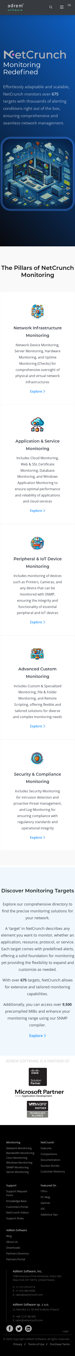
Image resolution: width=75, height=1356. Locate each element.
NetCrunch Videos (17, 1212)
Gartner (45, 1203)
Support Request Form (16, 1193)
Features (46, 1148)
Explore (36, 391)
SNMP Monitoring (17, 1167)
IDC (43, 1209)
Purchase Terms (60, 1344)
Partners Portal (15, 1259)
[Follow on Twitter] (18, 1328)
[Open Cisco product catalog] (37, 1077)
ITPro (44, 1191)
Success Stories (50, 1165)
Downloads (13, 1247)
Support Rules (15, 1218)
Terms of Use (36, 1344)
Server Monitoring (17, 1172)
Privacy (17, 1344)
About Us (12, 1242)
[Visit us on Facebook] (9, 1328)
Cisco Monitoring (16, 1158)
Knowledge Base (16, 1201)
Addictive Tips (49, 1214)
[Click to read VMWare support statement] (37, 1109)
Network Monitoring (19, 1148)
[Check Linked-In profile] (28, 1328)
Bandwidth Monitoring (20, 1153)
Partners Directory (17, 1253)
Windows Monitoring (19, 1162)
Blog (9, 1236)
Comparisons (49, 1154)
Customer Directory (53, 1171)
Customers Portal (17, 1207)
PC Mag (45, 1197)
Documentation (50, 1160)
